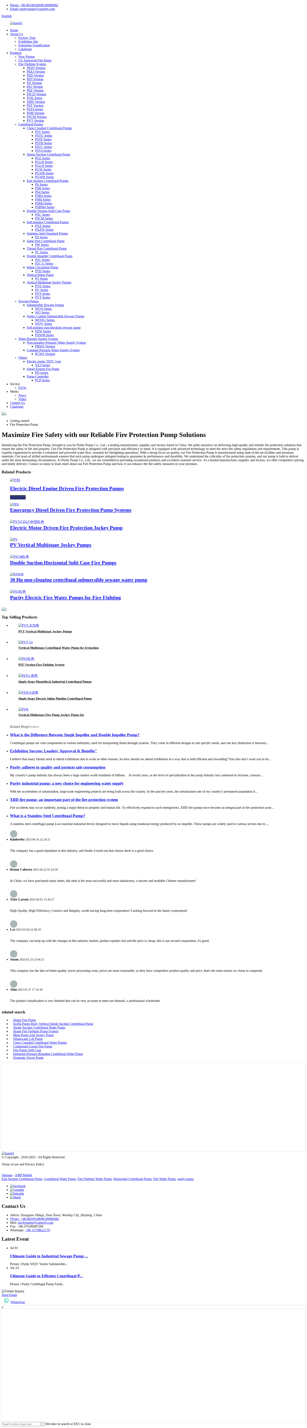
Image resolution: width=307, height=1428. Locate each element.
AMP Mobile (23, 1175)
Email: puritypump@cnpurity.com (32, 9)
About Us (16, 34)
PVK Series (34, 98)
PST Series (42, 132)
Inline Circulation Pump (42, 267)
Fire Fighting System (32, 64)
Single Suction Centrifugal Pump (48, 154)
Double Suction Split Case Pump (48, 211)
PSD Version (35, 75)
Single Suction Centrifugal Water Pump (39, 1027)
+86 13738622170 (37, 1230)
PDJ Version (35, 79)
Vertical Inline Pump (40, 275)
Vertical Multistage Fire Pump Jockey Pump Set (51, 715)
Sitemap (7, 1175)
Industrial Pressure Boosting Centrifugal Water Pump (48, 1054)
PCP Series (42, 380)
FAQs (22, 388)
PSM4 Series (43, 203)
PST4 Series (35, 109)
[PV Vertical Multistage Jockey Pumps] (14, 539)
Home (14, 30)
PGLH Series (44, 165)
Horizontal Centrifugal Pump (132, 1179)
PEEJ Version (36, 71)
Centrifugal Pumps (30, 124)
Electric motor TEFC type (44, 361)
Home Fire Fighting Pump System (35, 1031)
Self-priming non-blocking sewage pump (54, 327)
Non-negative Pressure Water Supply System (56, 342)
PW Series (42, 245)
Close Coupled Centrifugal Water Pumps (40, 1042)
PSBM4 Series (45, 207)
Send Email (9, 1295)
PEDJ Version (36, 68)
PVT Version (35, 120)
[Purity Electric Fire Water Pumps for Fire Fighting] (18, 591)
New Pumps (26, 56)
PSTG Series (43, 135)
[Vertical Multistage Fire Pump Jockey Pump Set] (23, 709)
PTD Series (42, 271)
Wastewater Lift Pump (28, 1039)
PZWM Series (44, 335)
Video (22, 399)
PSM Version (35, 113)
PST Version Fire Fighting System (41, 664)
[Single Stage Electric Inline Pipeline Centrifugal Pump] (28, 692)
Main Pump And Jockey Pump (33, 1035)
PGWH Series (44, 177)
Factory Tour (27, 38)
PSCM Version (37, 117)
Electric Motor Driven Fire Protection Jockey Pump (66, 527)
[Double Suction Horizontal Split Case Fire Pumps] (19, 556)
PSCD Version (36, 94)
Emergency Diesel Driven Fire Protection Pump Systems (70, 510)
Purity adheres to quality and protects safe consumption (57, 767)
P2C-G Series (44, 263)
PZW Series (43, 331)
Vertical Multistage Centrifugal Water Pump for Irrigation (58, 647)
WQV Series (43, 324)
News (22, 395)
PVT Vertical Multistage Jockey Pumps (45, 631)
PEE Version (35, 90)
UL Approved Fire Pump (34, 60)
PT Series (41, 278)
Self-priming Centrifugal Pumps (48, 222)
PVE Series (42, 286)
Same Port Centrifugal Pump (46, 241)
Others (22, 357)
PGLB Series (44, 162)
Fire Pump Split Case (27, 1050)
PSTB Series (43, 143)
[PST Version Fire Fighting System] (26, 658)
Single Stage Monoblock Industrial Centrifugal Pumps (55, 681)
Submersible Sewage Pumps (45, 305)
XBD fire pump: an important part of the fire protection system (64, 799)
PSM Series (43, 199)
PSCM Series (44, 218)
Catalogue (25, 49)
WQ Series (42, 312)
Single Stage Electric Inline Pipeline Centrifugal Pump (55, 698)
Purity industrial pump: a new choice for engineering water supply (67, 783)
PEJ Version (35, 86)
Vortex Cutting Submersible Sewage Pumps (55, 316)
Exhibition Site (28, 41)
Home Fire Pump (24, 1020)
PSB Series (42, 188)
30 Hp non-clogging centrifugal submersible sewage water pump (78, 579)
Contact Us (17, 403)
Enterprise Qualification (34, 45)
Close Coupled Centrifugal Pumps (49, 128)
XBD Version (36, 101)
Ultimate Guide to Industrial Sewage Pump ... (49, 1256)
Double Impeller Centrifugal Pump (49, 256)
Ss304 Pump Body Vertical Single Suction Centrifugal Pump (53, 1024)
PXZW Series (44, 229)
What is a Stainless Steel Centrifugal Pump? (47, 816)
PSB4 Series (43, 196)
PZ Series (41, 237)
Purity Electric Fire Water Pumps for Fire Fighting (65, 597)
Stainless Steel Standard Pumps (47, 233)
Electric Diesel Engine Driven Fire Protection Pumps (67, 488)
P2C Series (42, 260)
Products (16, 53)
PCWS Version (45, 354)
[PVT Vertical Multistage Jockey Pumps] (28, 625)
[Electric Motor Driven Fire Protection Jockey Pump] (27, 522)
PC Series (41, 252)
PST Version (35, 105)
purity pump (185, 1179)
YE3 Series (42, 365)
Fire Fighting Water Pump (94, 1179)
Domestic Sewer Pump (28, 1057)
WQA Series (43, 308)
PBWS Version (45, 346)
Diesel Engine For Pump (43, 369)
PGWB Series (44, 173)
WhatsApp (18, 1302)
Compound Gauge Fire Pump (32, 1046)
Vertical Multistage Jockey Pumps (49, 282)
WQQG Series (45, 320)
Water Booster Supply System (38, 339)
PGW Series (43, 169)
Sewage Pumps (28, 301)
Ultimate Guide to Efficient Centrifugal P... (46, 1276)
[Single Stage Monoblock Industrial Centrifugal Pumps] (28, 675)
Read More (17, 497)
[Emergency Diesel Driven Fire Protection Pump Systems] (14, 504)
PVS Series (42, 293)
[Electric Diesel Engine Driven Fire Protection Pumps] (15, 480)
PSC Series (42, 214)
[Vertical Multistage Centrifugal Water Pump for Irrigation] (25, 642)
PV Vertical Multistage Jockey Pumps (50, 545)
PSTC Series (43, 147)
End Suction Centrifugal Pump (22, 1179)
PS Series (41, 184)
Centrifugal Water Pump (60, 1179)
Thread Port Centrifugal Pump (47, 248)
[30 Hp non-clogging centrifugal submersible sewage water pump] (16, 574)
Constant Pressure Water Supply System (53, 350)
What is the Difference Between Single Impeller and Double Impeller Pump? (75, 735)
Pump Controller (38, 376)
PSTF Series (43, 139)
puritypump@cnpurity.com (35, 1222)
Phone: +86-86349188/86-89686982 (34, 5)
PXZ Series (42, 226)
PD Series (41, 372)
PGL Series (42, 158)
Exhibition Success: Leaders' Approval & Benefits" (53, 751)
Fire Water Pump (164, 1179)
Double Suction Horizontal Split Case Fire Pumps (63, 562)
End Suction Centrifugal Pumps (48, 181)
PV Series (41, 290)
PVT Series (42, 297)
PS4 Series (42, 192)
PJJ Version (34, 83)
